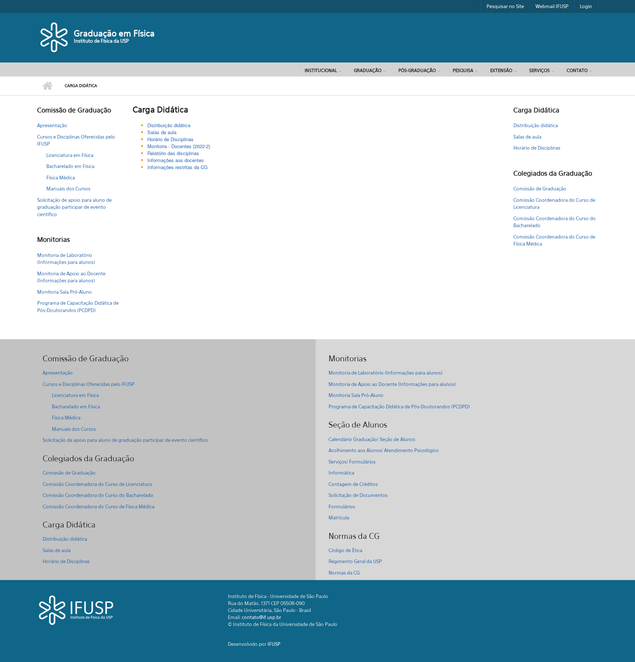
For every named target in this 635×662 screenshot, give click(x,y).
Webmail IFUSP (551, 6)
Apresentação (52, 125)
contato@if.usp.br (261, 617)
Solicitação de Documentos (358, 495)
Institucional (321, 70)
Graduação (367, 70)
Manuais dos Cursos (68, 189)
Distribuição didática (535, 125)
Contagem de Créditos (353, 484)
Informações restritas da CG (177, 167)
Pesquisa (463, 70)
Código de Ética (345, 550)
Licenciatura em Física (69, 155)
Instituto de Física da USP (101, 41)
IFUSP (274, 644)
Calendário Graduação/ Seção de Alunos (372, 439)
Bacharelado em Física (70, 166)
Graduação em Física (114, 33)
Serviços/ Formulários (352, 462)
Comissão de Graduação (539, 189)
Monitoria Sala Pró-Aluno (64, 292)
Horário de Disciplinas (170, 139)
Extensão (501, 70)
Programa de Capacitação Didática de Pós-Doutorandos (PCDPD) (78, 306)
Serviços (539, 70)
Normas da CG (344, 573)
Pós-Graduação (417, 70)
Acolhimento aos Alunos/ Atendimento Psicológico (384, 450)
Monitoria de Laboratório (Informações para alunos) (66, 258)
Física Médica (60, 177)
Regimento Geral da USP (355, 561)
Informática (341, 473)
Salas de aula (161, 132)
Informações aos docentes (175, 160)
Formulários (342, 506)
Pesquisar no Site (505, 6)
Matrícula (339, 517)
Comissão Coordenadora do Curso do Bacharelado (554, 222)
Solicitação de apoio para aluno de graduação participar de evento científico (74, 207)
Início (47, 86)
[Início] (54, 37)
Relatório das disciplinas (173, 153)
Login (586, 6)
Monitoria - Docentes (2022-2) (178, 146)
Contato (577, 70)
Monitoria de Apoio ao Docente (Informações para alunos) (71, 277)
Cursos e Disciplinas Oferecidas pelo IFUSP (76, 140)
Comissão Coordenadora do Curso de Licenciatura (554, 203)
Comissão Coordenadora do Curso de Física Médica (554, 240)
